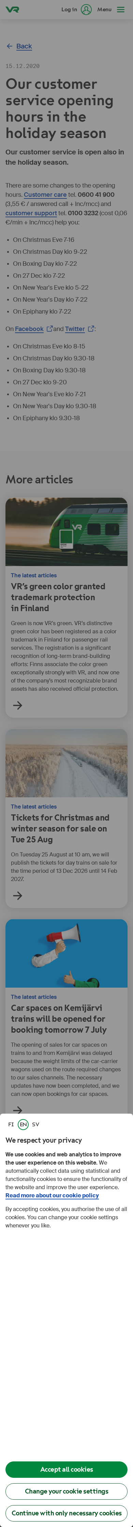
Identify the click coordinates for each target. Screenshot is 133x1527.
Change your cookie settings (66, 1491)
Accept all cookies (66, 1469)
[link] (10, 1124)
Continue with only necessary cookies (67, 1513)
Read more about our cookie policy (52, 1195)
